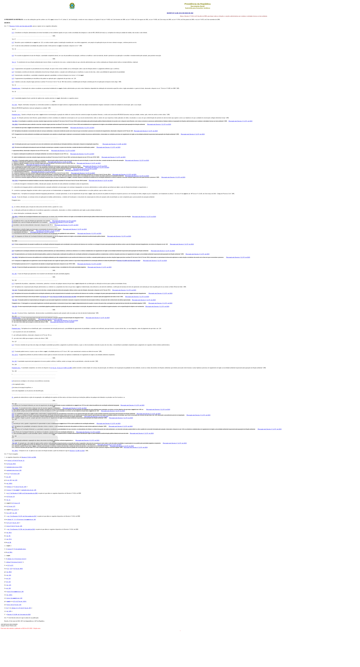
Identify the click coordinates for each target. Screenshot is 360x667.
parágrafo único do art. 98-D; (14, 467)
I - (12, 405)
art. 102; (9, 575)
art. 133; (15, 480)
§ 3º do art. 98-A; (11, 463)
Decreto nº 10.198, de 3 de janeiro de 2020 (18, 614)
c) (12, 384)
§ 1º (13, 32)
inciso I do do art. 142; (14, 598)
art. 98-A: (9, 552)
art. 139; (8, 588)
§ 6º (13, 55)
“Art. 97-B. (15, 180)
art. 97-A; (9, 539)
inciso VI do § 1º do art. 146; (14, 526)
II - (12, 411)
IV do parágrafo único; (20, 549)
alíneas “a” (10, 486)
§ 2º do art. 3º (44, 296)
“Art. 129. (14, 361)
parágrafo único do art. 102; (14, 470)
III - (13, 206)
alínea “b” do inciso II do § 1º (14, 562)
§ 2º (13, 72)
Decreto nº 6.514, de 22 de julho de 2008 (21, 26)
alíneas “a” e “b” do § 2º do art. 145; (21, 608)
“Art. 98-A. (15, 216)
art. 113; (8, 578)
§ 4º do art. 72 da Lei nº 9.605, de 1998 (61, 368)
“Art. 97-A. (15, 160)
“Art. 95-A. (15, 121)
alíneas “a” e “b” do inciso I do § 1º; (17, 559)
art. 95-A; (9, 532)
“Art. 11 (14, 62)
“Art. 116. (14, 300)
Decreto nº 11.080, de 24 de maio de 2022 (128, 260)
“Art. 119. (14, 306)
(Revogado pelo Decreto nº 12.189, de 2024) (114, 144)
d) (12, 225)
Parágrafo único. (16, 114)
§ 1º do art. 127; (11, 506)
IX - (13, 397)
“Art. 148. (14, 443)
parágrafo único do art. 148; (28, 490)
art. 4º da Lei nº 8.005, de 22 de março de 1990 (63, 296)
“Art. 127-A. (15, 354)
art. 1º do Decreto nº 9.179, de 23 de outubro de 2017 (22, 516)
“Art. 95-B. (15, 124)
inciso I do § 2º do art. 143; (14, 604)
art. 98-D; (9, 572)
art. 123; (9, 585)
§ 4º (13, 78)
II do (16, 490)
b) (12, 222)
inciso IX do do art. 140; (15, 591)
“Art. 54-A (14, 104)
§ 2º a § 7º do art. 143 (13, 522)
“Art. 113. (14, 290)
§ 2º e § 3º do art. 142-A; (20, 601)
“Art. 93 (14, 118)
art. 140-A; (9, 483)
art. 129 (9, 513)
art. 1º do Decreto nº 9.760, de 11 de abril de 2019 (21, 529)
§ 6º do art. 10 (10, 496)
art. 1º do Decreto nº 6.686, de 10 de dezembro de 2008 (22, 493)
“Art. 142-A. (15, 408)
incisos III (10, 549)
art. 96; (9, 536)
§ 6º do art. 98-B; (18, 568)
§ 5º (13, 81)
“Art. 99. (14, 267)
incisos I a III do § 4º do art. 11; (16, 460)
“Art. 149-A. (15, 450)
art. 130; (8, 477)
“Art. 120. (14, 313)
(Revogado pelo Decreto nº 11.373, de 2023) (240, 121)
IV (12, 210)
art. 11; (8, 500)
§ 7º (13, 426)
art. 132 (9, 480)
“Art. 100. (14, 273)
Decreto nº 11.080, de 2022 (77, 450)
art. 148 (9, 611)
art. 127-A (14, 509)
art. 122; (8, 581)
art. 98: (9, 542)
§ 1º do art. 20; (16, 503)
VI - (13, 440)
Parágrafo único (16, 88)
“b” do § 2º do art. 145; (20, 486)
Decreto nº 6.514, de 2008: (29, 457)
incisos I (9, 490)
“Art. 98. (14, 197)
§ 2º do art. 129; (15, 473)
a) (12, 221)
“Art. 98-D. (15, 257)
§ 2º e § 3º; (10, 565)
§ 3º (13, 75)
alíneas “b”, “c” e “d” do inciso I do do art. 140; (21, 519)
